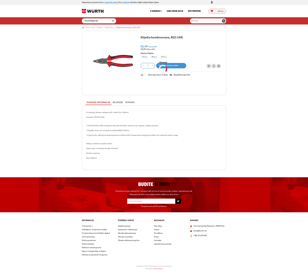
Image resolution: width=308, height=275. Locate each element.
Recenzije (118, 102)
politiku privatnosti (160, 206)
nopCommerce (158, 268)
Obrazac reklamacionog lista (128, 240)
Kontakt (130, 102)
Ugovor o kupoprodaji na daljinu (94, 251)
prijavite (126, 2)
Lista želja (157, 240)
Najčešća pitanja (124, 226)
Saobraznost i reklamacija (127, 230)
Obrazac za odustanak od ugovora (94, 255)
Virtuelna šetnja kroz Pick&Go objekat (96, 233)
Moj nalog (158, 226)
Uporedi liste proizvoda (162, 244)
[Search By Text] (223, 21)
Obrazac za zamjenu (125, 237)
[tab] (98, 102)
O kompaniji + (87, 226)
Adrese (156, 230)
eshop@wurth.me (200, 231)
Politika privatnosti (89, 240)
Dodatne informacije (98, 102)
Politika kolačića (88, 244)
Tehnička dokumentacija (127, 233)
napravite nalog (111, 2)
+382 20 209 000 (200, 236)
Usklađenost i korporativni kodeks (94, 230)
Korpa (156, 237)
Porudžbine (158, 233)
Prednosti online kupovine (91, 248)
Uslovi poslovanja (88, 237)
